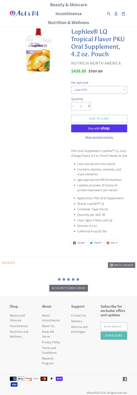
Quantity (77, 99)
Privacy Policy (51, 342)
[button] (121, 265)
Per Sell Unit (79, 83)
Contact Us (78, 315)
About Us (48, 326)
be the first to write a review (68, 288)
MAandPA (92, 392)
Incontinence (19, 326)
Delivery (76, 321)
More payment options (99, 137)
